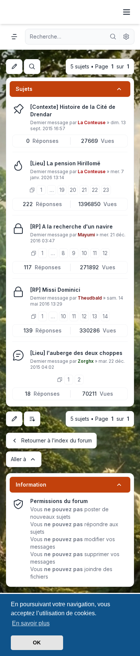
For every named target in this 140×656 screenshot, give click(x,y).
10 (84, 253)
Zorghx (86, 361)
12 (105, 253)
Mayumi (86, 234)
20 (73, 190)
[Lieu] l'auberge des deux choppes (76, 353)
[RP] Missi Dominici (55, 289)
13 (94, 316)
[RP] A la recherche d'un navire (71, 226)
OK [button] (37, 643)
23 (106, 190)
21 (84, 190)
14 (105, 316)
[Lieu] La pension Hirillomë (65, 163)
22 (95, 190)
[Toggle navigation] (126, 11)
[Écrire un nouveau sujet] (14, 66)
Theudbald (90, 298)
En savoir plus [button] (31, 623)
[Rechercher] (113, 36)
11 (95, 253)
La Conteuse (92, 122)
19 (62, 190)
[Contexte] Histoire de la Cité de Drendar (72, 110)
